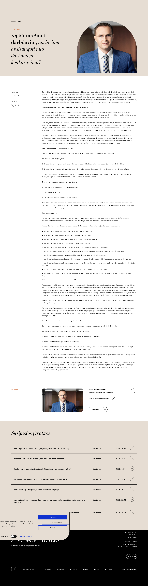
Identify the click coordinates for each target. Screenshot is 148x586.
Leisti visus (52, 517)
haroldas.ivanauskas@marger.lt (99, 398)
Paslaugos (60, 569)
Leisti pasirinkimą (56, 522)
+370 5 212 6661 (132, 535)
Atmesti (52, 528)
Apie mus (48, 569)
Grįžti (19, 22)
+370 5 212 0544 (132, 537)
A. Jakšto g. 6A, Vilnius (130, 541)
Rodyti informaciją (26, 536)
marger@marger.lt (131, 532)
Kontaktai (108, 569)
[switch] (14, 536)
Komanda (73, 569)
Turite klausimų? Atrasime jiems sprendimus (25, 546)
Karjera (96, 569)
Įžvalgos (85, 569)
